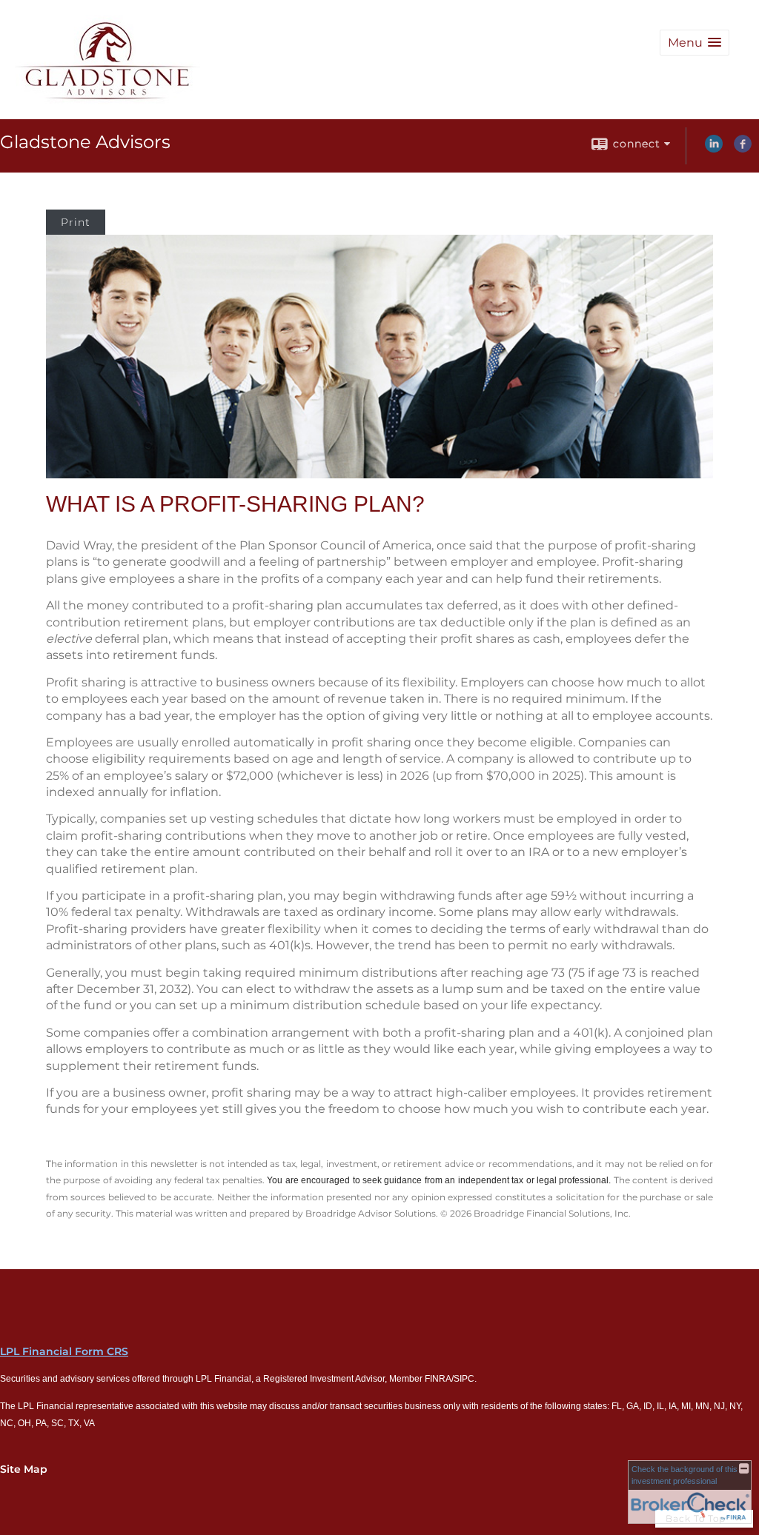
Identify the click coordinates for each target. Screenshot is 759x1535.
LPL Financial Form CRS (64, 1351)
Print (75, 222)
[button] (694, 43)
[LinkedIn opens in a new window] (714, 148)
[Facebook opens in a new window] (743, 148)
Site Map (23, 1469)
